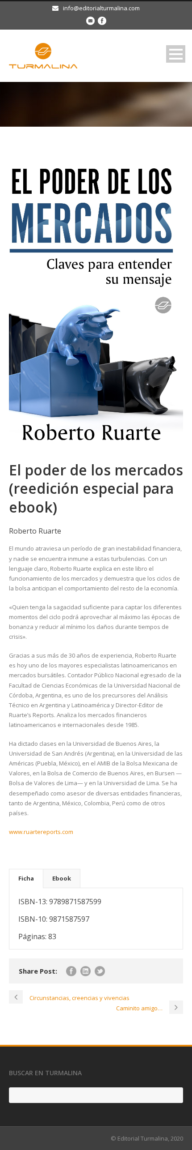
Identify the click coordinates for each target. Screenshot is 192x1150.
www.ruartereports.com (41, 832)
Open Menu (175, 54)
